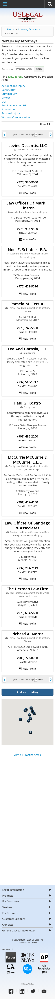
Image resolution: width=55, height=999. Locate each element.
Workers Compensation (16, 117)
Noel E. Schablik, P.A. (27, 249)
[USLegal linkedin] (22, 991)
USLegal (10, 29)
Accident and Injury (13, 86)
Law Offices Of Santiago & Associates (27, 525)
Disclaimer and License (27, 943)
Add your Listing (27, 692)
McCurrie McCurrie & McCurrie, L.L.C (27, 459)
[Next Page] (51, 134)
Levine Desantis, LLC (27, 145)
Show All (45, 124)
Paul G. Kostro (27, 403)
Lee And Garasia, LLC (27, 349)
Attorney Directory (29, 29)
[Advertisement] (27, 791)
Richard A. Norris (27, 634)
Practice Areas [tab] (24, 68)
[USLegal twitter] (33, 991)
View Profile (29, 193)
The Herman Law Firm (27, 589)
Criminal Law (9, 93)
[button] (30, 715)
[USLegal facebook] (11, 991)
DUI (4, 101)
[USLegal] (27, 12)
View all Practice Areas (27, 755)
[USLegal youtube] (44, 991)
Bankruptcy (9, 89)
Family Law (8, 109)
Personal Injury (11, 113)
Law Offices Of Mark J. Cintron (27, 205)
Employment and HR (14, 105)
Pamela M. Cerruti (27, 304)
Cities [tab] (39, 68)
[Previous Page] (4, 135)
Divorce (6, 97)
